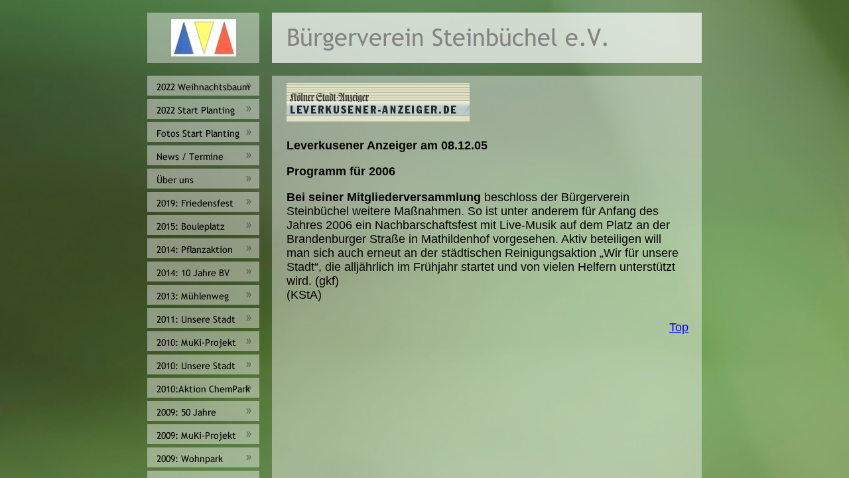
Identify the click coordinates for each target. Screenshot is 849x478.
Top (678, 327)
